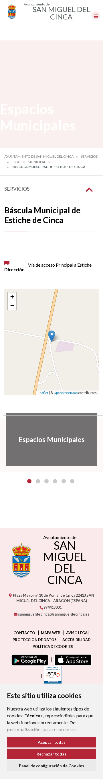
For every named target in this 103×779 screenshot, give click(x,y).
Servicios (89, 156)
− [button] (12, 305)
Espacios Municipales (30, 162)
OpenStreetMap (66, 393)
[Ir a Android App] (28, 659)
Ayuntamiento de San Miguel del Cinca (39, 156)
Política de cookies (53, 646)
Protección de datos (35, 639)
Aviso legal (78, 632)
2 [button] (38, 481)
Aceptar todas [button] (52, 742)
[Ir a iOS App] (72, 659)
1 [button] (29, 481)
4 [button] (55, 481)
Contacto (24, 632)
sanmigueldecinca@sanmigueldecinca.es (53, 614)
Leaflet (43, 393)
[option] (51, 439)
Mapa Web (50, 632)
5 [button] (64, 481)
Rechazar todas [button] (51, 753)
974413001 (52, 607)
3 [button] (46, 481)
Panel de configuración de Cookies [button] (51, 765)
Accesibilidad (76, 639)
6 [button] (72, 481)
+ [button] (12, 296)
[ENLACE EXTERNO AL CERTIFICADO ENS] (51, 676)
